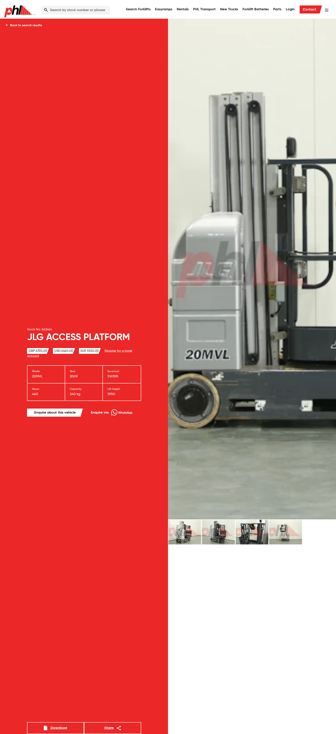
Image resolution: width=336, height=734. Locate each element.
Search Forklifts (138, 9)
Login (290, 9)
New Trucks (229, 9)
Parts (277, 9)
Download (58, 728)
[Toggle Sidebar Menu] (326, 10)
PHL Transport (204, 9)
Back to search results (25, 25)
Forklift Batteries (255, 9)
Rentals (183, 9)
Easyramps (163, 9)
